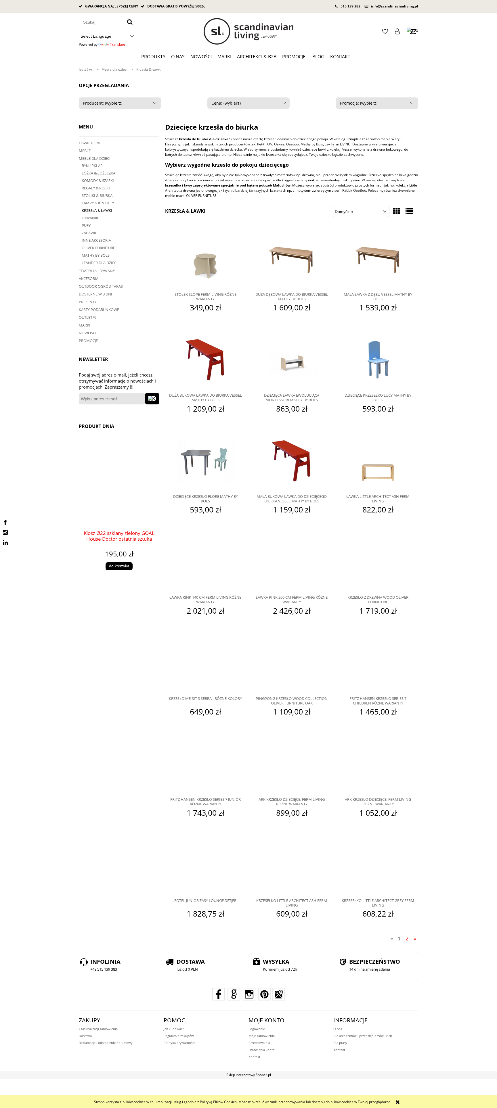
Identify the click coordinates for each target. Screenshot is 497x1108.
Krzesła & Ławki (97, 210)
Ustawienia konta (261, 1050)
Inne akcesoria (96, 240)
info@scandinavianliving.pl (394, 6)
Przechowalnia (259, 1042)
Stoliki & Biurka (97, 195)
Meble (85, 150)
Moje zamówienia (261, 1036)
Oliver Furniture (98, 247)
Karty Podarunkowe (99, 309)
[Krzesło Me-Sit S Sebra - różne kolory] (205, 663)
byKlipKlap (92, 165)
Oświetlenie (90, 142)
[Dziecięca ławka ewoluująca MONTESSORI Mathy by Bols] (291, 360)
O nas (337, 1029)
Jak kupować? (174, 1029)
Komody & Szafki (98, 180)
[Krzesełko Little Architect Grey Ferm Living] (378, 865)
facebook (5, 522)
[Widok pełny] (409, 211)
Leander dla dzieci (100, 262)
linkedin (5, 543)
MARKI (84, 325)
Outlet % (87, 317)
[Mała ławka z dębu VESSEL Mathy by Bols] (378, 259)
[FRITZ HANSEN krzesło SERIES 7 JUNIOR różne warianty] (205, 764)
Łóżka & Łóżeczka (98, 173)
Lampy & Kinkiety (98, 203)
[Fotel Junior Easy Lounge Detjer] (205, 865)
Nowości (87, 332)
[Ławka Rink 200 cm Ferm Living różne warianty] (291, 562)
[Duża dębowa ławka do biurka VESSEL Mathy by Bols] (291, 259)
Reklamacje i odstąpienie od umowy (106, 1042)
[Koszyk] (412, 31)
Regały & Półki (96, 188)
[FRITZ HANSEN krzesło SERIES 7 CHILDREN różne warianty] (378, 663)
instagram (5, 532)
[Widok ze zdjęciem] (396, 211)
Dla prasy (340, 1042)
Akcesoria (88, 278)
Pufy (86, 225)
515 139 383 (350, 6)
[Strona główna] (248, 31)
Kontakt (254, 1057)
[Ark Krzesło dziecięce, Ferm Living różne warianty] (291, 764)
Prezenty (87, 301)
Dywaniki (91, 217)
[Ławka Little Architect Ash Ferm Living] (378, 461)
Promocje (88, 340)
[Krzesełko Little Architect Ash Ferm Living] (291, 865)
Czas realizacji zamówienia (98, 1029)
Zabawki (90, 232)
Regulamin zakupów (179, 1036)
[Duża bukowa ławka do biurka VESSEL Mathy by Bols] (205, 360)
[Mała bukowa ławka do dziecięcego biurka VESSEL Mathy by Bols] (291, 461)
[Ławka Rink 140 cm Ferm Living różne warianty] (205, 562)
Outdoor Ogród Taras (101, 286)
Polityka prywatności (179, 1042)
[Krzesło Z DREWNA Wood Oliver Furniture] (378, 562)
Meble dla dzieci (94, 158)
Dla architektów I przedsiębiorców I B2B (362, 1036)
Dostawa (85, 1036)
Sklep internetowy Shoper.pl (248, 1074)
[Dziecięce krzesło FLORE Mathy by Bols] (205, 461)
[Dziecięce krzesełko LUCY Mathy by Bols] (378, 360)
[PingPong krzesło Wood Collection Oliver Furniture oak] (291, 663)
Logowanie (397, 31)
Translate (117, 44)
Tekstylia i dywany (97, 270)
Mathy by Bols (96, 255)
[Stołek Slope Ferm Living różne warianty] (205, 259)
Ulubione (385, 31)
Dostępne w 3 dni (95, 294)
